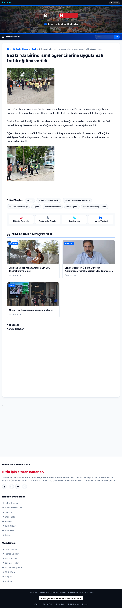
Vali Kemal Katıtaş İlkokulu (94, 207)
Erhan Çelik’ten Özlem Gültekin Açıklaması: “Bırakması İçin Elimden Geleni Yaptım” (89, 270)
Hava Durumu (11, 549)
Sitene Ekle (10, 517)
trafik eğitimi (72, 207)
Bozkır (35, 49)
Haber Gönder (11, 503)
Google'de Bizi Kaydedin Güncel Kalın (61, 598)
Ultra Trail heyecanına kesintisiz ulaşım (31, 310)
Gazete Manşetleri (13, 567)
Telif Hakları (73, 604)
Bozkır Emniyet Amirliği (49, 200)
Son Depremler (12, 563)
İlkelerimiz (9, 530)
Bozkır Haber (21, 49)
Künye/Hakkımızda (13, 507)
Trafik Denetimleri (53, 207)
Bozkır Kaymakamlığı (18, 207)
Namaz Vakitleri (12, 554)
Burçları (8, 576)
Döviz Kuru (10, 572)
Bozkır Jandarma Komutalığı (77, 200)
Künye (37, 604)
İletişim (6, 2)
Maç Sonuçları (11, 558)
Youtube (8, 581)
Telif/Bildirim (10, 526)
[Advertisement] (61, 428)
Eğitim (36, 207)
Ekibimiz (8, 512)
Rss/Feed (9, 521)
